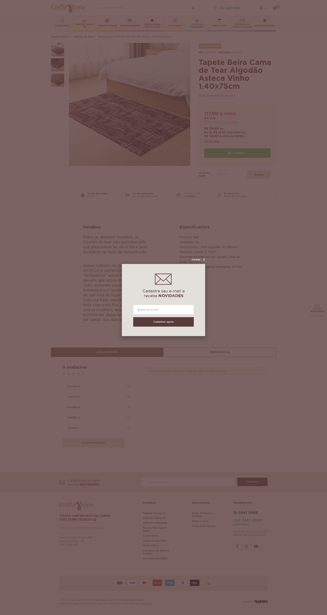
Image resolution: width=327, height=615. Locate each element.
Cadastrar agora (163, 322)
